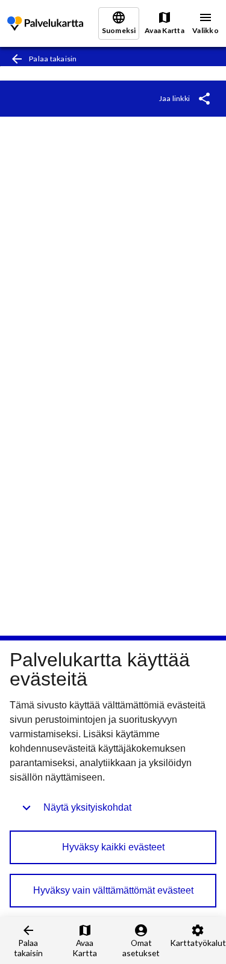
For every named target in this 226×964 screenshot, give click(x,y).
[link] (45, 23)
